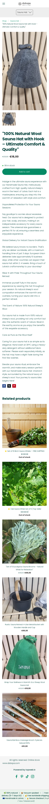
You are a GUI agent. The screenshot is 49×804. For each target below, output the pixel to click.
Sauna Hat (14, 21)
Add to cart (24, 171)
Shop (4, 21)
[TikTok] (27, 776)
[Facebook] (16, 776)
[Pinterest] (21, 776)
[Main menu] (4, 4)
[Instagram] (32, 776)
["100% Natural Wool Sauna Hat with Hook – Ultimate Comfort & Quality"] (9, 119)
